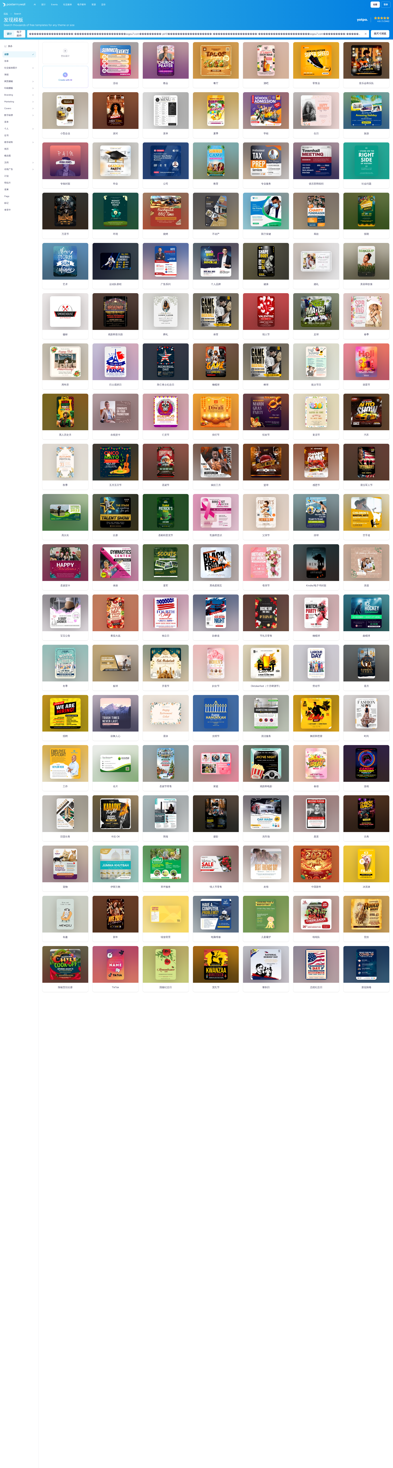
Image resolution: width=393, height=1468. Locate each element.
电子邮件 (19, 34)
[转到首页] (12, 5)
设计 (9, 33)
